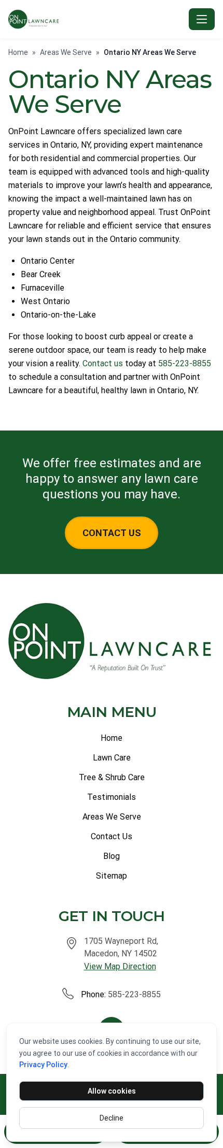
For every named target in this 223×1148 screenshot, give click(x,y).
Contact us (102, 363)
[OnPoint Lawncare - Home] (96, 19)
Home (18, 52)
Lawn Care (112, 758)
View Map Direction (120, 966)
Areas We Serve (66, 52)
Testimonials (111, 797)
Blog (111, 856)
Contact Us (111, 836)
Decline (111, 1118)
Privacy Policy (43, 1064)
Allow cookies (112, 1091)
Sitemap (111, 876)
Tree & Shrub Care (112, 777)
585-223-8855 (184, 363)
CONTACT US (111, 532)
